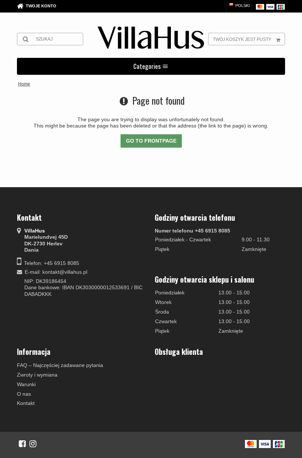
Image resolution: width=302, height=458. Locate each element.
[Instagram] (32, 444)
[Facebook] (22, 444)
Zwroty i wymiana (37, 375)
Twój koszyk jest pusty (242, 39)
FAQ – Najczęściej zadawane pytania (60, 365)
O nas (24, 394)
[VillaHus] (151, 38)
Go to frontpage (151, 141)
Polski (242, 5)
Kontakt (26, 403)
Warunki (26, 384)
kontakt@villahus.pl (64, 272)
